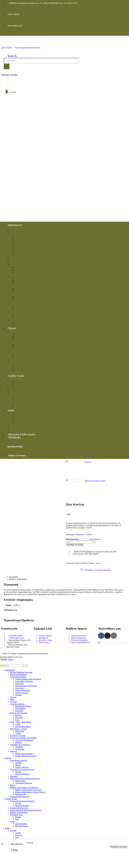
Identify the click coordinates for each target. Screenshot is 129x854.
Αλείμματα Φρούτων (25, 357)
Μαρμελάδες (21, 354)
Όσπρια (14, 257)
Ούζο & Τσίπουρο (18, 429)
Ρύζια (12, 259)
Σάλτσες (19, 278)
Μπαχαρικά (20, 296)
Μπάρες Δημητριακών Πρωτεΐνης (31, 365)
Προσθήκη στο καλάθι (75, 545)
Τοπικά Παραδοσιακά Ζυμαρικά (30, 236)
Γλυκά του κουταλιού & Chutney (26, 304)
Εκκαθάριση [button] (96, 539)
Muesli (18, 336)
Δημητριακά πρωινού (20, 331)
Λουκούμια (20, 317)
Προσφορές (14, 437)
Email (98, 563)
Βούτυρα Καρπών (24, 347)
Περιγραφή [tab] (13, 577)
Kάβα (11, 410)
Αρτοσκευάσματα (18, 265)
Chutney (19, 309)
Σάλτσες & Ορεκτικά (20, 275)
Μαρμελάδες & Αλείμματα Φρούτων (27, 352)
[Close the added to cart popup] (126, 3)
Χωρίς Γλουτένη (23, 251)
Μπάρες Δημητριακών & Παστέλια (26, 362)
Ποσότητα (70, 539)
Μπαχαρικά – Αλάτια (20, 294)
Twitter (77, 563)
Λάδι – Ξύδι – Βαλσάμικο (22, 286)
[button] (10, 56)
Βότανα (18, 397)
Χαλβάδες (20, 315)
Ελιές (17, 283)
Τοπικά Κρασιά (22, 423)
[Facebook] (60, 33)
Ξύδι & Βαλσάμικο (24, 291)
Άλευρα (13, 262)
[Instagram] (64, 33)
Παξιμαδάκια (21, 270)
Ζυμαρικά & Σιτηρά (19, 233)
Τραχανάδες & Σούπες (26, 238)
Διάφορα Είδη (22, 370)
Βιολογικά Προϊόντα (19, 230)
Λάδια (18, 288)
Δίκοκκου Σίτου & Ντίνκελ (27, 243)
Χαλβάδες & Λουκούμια (21, 312)
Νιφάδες (19, 333)
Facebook (70, 563)
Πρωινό (12, 328)
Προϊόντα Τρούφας (19, 301)
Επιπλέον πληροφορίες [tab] (18, 579)
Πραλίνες (14, 349)
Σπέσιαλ (19, 254)
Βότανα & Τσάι (17, 394)
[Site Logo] (20, 48)
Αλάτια (18, 299)
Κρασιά (13, 413)
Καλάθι (3, 659)
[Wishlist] (2, 86)
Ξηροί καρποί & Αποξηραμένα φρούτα (29, 389)
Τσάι (17, 399)
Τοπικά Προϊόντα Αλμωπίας (23, 228)
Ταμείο (10, 659)
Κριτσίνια (19, 272)
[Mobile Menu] (4, 38)
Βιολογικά (20, 241)
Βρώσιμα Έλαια (22, 407)
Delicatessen (15, 225)
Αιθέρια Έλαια (22, 405)
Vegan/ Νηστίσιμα (24, 249)
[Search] (6, 66)
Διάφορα (14, 320)
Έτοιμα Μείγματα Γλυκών (27, 325)
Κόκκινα (19, 418)
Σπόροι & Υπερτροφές (21, 386)
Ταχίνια (18, 344)
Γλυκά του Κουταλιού (25, 307)
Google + (92, 563)
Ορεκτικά (19, 280)
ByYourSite (43, 653)
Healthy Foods (16, 376)
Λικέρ (12, 426)
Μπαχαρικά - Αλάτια (83, 534)
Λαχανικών (20, 246)
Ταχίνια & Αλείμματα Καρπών (24, 341)
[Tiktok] (69, 33)
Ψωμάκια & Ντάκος (24, 267)
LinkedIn (84, 563)
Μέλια (13, 360)
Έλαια (13, 402)
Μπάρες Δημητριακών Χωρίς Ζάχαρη (33, 368)
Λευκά (18, 416)
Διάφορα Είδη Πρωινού (19, 796)
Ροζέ (17, 421)
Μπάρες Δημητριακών (26, 323)
